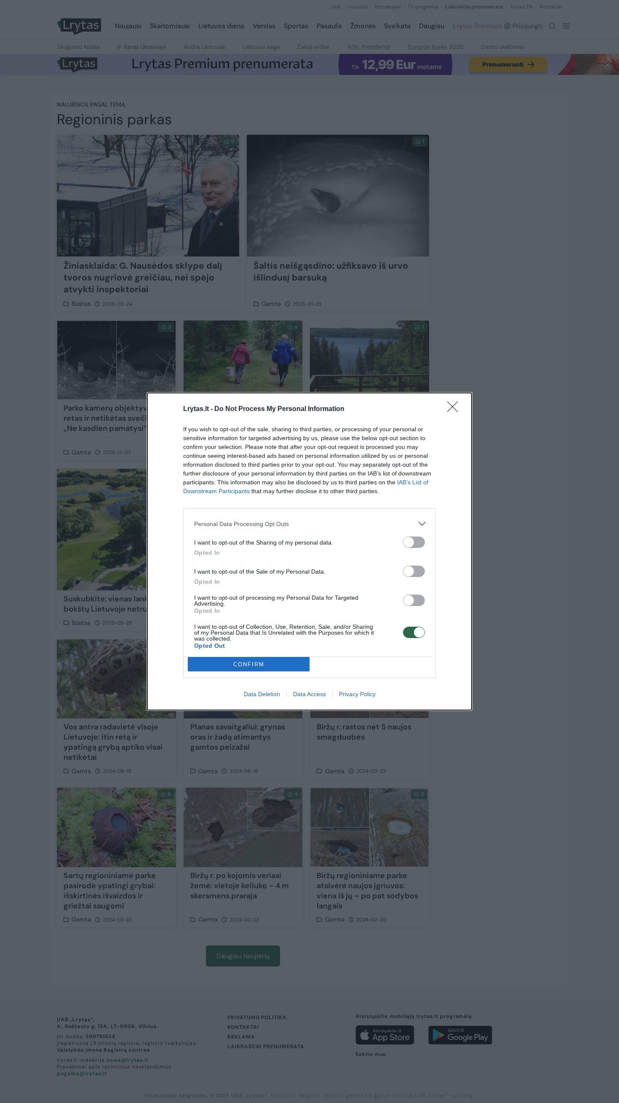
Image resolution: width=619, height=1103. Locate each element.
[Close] (455, 409)
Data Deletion (262, 694)
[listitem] (309, 523)
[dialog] (309, 551)
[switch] (414, 542)
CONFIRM (248, 664)
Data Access (309, 694)
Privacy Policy (357, 694)
